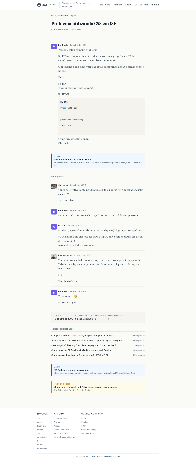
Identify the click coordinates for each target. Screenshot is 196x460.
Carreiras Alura (60, 418)
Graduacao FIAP (61, 429)
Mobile (128, 4)
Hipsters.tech (87, 433)
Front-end (63, 15)
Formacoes (59, 422)
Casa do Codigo (88, 429)
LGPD (119, 456)
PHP (146, 4)
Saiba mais (96, 456)
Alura (83, 418)
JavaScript (42, 437)
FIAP (83, 426)
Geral (108, 4)
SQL (135, 4)
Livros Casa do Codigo (64, 437)
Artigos (57, 426)
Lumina (84, 422)
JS (141, 4)
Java (100, 4)
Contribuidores (109, 456)
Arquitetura (42, 448)
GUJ (53, 15)
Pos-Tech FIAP (61, 433)
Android (155, 4)
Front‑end (118, 4)
